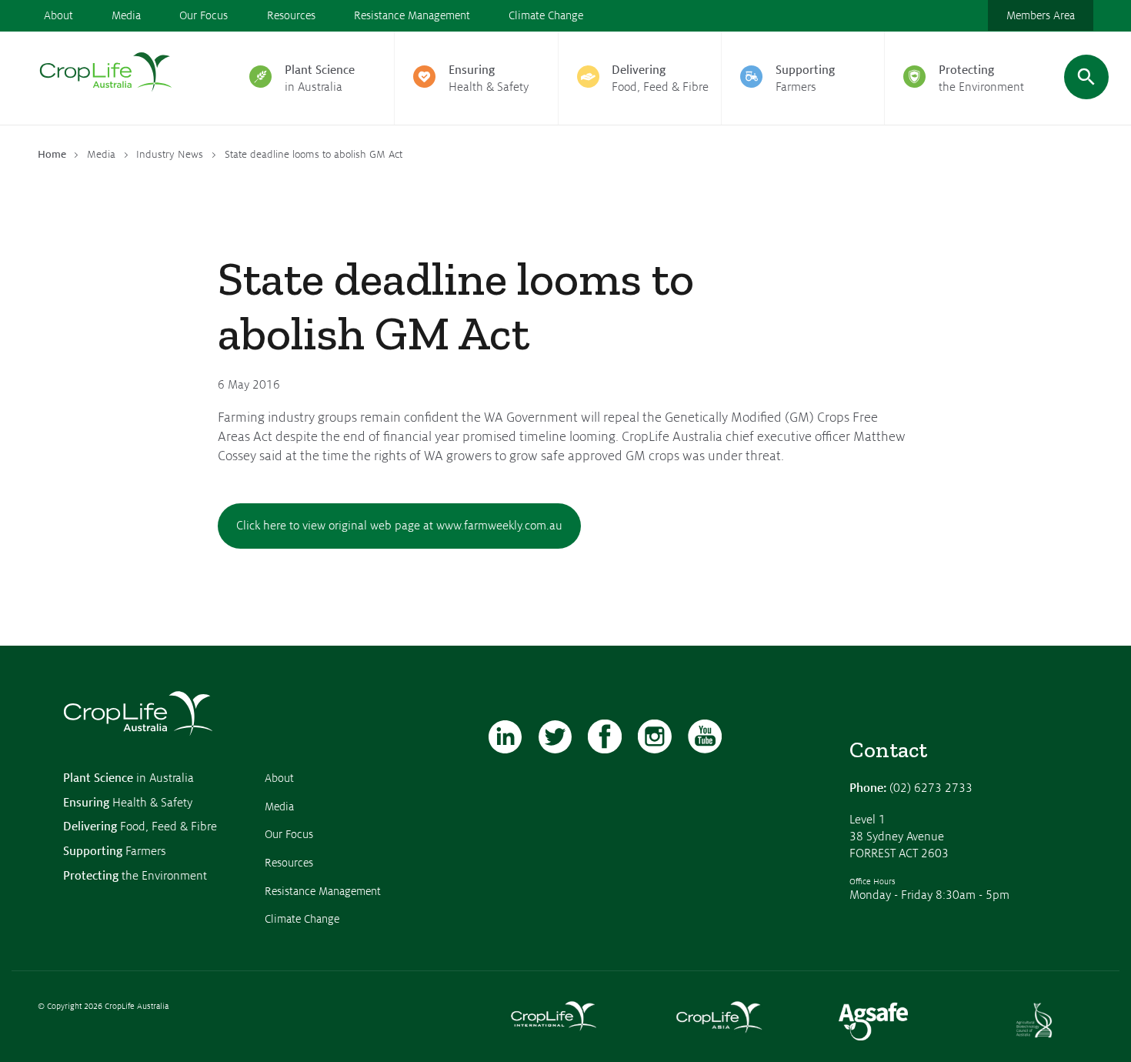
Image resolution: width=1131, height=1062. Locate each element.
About (58, 16)
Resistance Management (412, 16)
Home (52, 154)
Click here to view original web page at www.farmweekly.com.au (399, 525)
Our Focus (203, 16)
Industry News (169, 154)
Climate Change (546, 16)
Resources (291, 16)
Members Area (1040, 16)
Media (126, 16)
